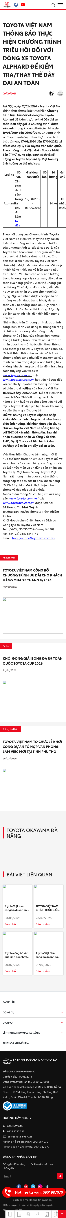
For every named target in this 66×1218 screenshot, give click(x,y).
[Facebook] (53, 93)
